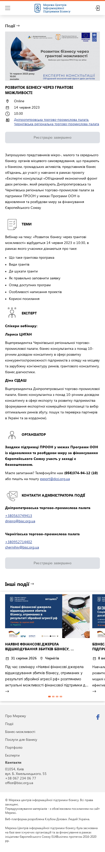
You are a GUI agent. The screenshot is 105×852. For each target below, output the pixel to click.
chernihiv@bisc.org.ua (22, 547)
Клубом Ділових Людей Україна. (67, 819)
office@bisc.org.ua (19, 782)
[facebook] (98, 717)
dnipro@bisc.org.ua (20, 520)
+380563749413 (18, 515)
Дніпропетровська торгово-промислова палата (51, 119)
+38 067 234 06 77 (20, 778)
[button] (49, 696)
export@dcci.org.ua (55, 478)
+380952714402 (18, 541)
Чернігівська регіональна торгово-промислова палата (56, 124)
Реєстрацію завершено (52, 137)
